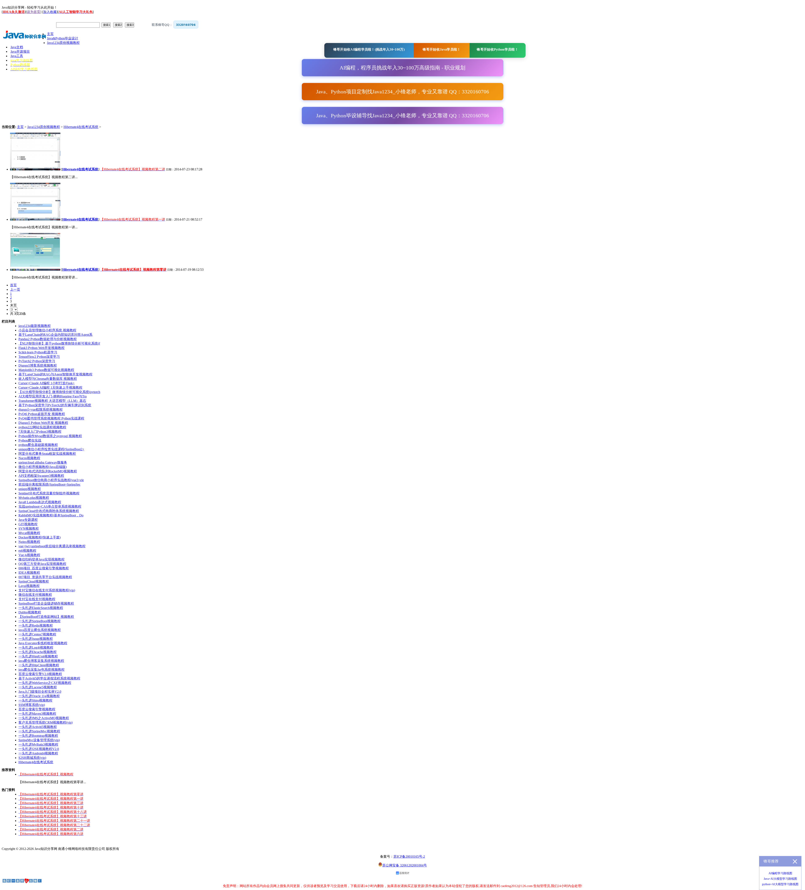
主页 (20, 127)
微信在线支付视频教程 (35, 594)
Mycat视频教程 (29, 533)
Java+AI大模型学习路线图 (780, 878)
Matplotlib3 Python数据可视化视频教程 (46, 370)
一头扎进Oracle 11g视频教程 (39, 696)
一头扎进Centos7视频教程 (37, 634)
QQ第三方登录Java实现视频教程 (42, 564)
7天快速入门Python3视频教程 (39, 431)
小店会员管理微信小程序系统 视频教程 (47, 330)
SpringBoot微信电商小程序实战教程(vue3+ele (51, 480)
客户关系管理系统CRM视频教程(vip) (45, 722)
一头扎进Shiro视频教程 (35, 700)
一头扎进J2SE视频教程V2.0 (38, 749)
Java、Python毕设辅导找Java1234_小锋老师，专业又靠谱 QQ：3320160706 (402, 115)
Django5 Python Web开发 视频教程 (43, 423)
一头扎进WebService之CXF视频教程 (44, 683)
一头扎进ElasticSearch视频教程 (40, 608)
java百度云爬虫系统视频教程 (39, 630)
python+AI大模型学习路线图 (780, 884)
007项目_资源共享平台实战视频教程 (45, 577)
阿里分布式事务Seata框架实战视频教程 (47, 453)
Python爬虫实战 (29, 440)
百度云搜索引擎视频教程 (36, 709)
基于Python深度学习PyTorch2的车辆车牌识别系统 (54, 405)
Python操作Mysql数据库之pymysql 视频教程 (50, 436)
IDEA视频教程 (29, 572)
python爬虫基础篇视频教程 (38, 445)
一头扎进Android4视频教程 (38, 753)
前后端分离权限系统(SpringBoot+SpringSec (49, 484)
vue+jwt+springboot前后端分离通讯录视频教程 (52, 546)
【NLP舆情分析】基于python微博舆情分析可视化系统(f (59, 343)
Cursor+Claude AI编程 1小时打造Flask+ (46, 383)
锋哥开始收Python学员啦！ (497, 49)
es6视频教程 (27, 550)
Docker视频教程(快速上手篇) (39, 537)
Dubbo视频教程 (29, 612)
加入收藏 (50, 12)
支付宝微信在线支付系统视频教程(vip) (46, 590)
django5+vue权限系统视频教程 (40, 409)
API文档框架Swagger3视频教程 (41, 475)
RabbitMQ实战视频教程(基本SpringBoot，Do (50, 515)
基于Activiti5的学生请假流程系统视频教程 (49, 678)
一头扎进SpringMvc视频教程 (39, 731)
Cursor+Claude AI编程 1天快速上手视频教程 (50, 387)
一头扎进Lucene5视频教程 (37, 687)
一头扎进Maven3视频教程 (37, 713)
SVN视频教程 (28, 528)
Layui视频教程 (29, 586)
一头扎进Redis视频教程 (35, 625)
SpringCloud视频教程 (33, 581)
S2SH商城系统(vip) (32, 757)
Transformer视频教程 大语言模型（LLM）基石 (52, 401)
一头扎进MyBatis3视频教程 (38, 744)
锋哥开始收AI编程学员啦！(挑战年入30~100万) (369, 49)
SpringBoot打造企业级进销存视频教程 (46, 603)
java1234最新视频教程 (34, 326)
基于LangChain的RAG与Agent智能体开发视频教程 (55, 374)
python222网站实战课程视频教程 (42, 427)
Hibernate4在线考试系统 (81, 127)
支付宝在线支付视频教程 (36, 599)
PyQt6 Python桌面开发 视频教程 (41, 414)
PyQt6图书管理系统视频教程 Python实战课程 (51, 418)
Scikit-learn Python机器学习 (37, 352)
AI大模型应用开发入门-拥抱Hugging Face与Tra (52, 396)
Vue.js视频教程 (29, 555)
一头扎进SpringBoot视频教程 (39, 621)
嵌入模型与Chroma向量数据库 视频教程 (47, 378)
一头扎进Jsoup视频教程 (35, 638)
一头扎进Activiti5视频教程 (37, 727)
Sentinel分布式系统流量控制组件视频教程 (48, 493)
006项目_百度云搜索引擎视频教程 (43, 568)
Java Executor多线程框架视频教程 (42, 643)
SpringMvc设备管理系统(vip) (39, 740)
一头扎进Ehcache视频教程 (37, 652)
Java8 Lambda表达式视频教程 (39, 502)
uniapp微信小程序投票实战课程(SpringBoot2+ (51, 449)
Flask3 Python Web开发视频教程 (41, 348)
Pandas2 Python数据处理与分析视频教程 (47, 339)
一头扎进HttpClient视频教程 (38, 665)
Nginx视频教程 (29, 542)
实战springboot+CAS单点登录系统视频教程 (49, 506)
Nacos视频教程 (29, 458)
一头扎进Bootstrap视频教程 (38, 735)
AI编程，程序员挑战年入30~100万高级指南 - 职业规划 (402, 68)
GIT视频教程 (28, 524)
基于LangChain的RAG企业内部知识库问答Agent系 (55, 334)
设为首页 (33, 12)
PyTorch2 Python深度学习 (36, 361)
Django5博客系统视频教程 (37, 365)
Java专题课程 (28, 519)
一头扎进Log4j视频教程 (35, 647)
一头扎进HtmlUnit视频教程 (38, 656)
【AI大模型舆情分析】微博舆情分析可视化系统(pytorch (59, 392)
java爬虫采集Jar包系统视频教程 (41, 669)
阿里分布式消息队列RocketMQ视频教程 (47, 471)
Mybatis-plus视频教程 (33, 497)
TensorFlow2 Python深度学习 (39, 356)
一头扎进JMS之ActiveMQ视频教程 (43, 718)
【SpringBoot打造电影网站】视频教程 (46, 616)
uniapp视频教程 (29, 489)
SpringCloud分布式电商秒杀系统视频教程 (48, 511)
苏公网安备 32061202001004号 (404, 865)
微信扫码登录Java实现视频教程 (41, 559)
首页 (13, 285)
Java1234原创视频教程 (43, 127)
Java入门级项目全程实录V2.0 (39, 691)
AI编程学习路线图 (780, 873)
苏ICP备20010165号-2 (409, 856)
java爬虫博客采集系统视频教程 (41, 661)
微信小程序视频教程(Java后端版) (42, 467)
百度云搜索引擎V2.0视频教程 (40, 674)
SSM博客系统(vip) (31, 705)
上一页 (15, 289)
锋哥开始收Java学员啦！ (441, 49)
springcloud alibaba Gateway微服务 (42, 462)
